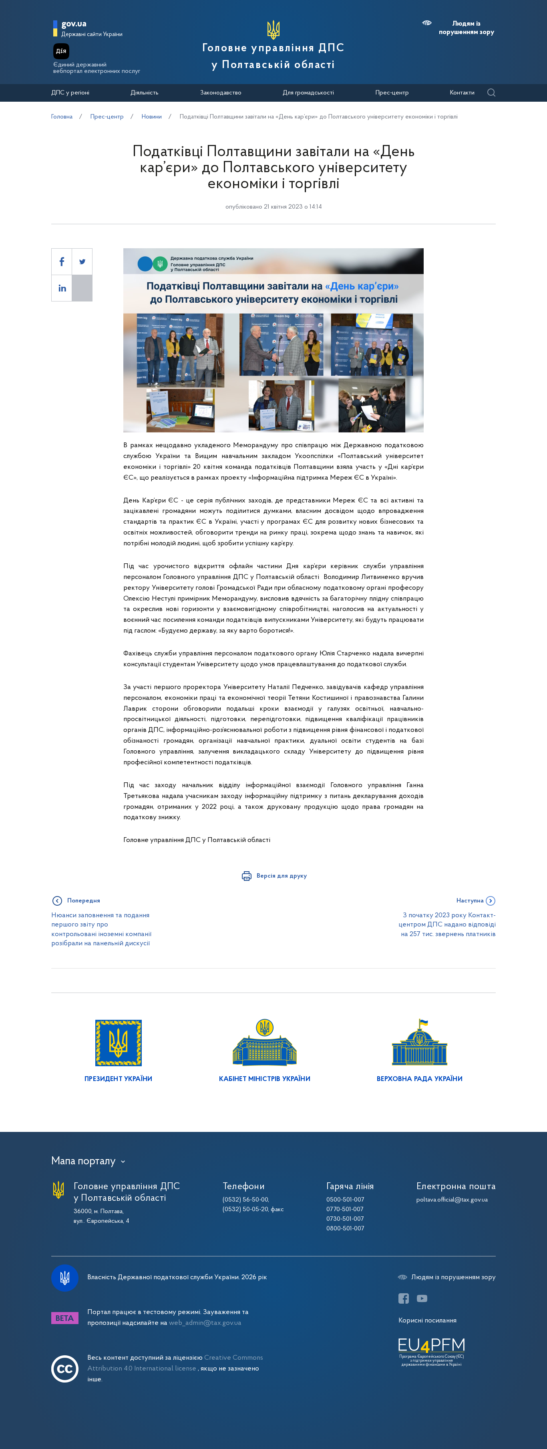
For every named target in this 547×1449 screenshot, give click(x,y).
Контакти (462, 93)
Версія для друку (282, 876)
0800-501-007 (345, 1229)
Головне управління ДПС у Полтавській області (273, 57)
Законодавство (220, 93)
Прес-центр (392, 93)
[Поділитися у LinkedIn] (62, 288)
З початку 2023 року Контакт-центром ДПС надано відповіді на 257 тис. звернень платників (447, 925)
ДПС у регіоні (70, 93)
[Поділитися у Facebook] (62, 262)
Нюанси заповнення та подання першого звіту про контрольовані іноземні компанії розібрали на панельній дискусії (101, 929)
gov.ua (73, 24)
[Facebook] (403, 1298)
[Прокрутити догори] (507, 1417)
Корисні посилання (427, 1320)
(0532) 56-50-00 (245, 1200)
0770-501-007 (345, 1209)
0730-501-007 (345, 1219)
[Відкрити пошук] (491, 93)
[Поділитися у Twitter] (82, 262)
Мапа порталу (83, 1161)
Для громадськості (308, 93)
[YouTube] (422, 1298)
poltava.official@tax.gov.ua (452, 1200)
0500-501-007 (345, 1200)
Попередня (83, 901)
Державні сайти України (92, 35)
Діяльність (145, 93)
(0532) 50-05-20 (245, 1209)
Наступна (470, 901)
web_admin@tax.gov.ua (205, 1323)
